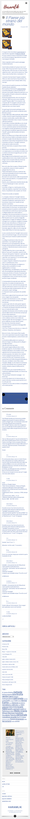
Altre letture (6, 784)
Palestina (13, 715)
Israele (20, 707)
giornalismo (21, 703)
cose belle (6, 701)
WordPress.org (6, 801)
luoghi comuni (13, 709)
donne (24, 700)
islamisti (5, 707)
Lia (3, 786)
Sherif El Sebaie (21, 717)
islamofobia (13, 707)
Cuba (3, 656)
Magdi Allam (10, 711)
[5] (16, 772)
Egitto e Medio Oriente (7, 659)
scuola (13, 717)
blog (14, 694)
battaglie (18, 692)
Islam (3, 672)
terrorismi (6, 721)
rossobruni (6, 717)
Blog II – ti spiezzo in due (8, 651)
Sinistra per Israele (6, 719)
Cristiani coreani (21, 399)
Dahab (19, 700)
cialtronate (18, 698)
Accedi (4, 793)
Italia (4, 708)
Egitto (5, 702)
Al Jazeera (5, 692)
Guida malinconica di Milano (9, 666)
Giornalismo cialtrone (7, 664)
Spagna (12, 719)
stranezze (20, 719)
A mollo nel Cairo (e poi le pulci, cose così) (14, 395)
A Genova (4, 644)
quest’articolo (20, 52)
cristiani (12, 700)
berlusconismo (7, 694)
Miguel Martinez (8, 713)
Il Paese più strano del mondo (13, 20)
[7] (19, 772)
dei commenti (7, 798)
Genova (15, 703)
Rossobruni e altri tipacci (8, 682)
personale (22, 714)
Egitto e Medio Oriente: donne (9, 661)
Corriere (26, 698)
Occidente (6, 715)
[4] (15, 772)
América (4, 646)
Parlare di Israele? (6, 677)
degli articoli (7, 796)
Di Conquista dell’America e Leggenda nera (19, 733)
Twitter (13, 721)
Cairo (10, 696)
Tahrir (25, 719)
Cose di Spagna (6, 654)
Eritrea (10, 703)
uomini (17, 721)
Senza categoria (6, 684)
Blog (3, 649)
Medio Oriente (20, 711)
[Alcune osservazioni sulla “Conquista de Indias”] (10, 735)
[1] (10, 772)
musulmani (19, 713)
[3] (13, 772)
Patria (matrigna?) (6, 679)
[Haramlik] (11, 8)
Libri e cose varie (6, 674)
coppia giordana (21, 89)
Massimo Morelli (20, 53)
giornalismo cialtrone (10, 705)
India (19, 705)
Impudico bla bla (6, 669)
